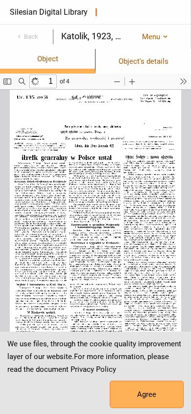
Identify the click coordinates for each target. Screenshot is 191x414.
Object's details (143, 61)
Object (47, 58)
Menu (151, 36)
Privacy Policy (93, 369)
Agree (146, 394)
